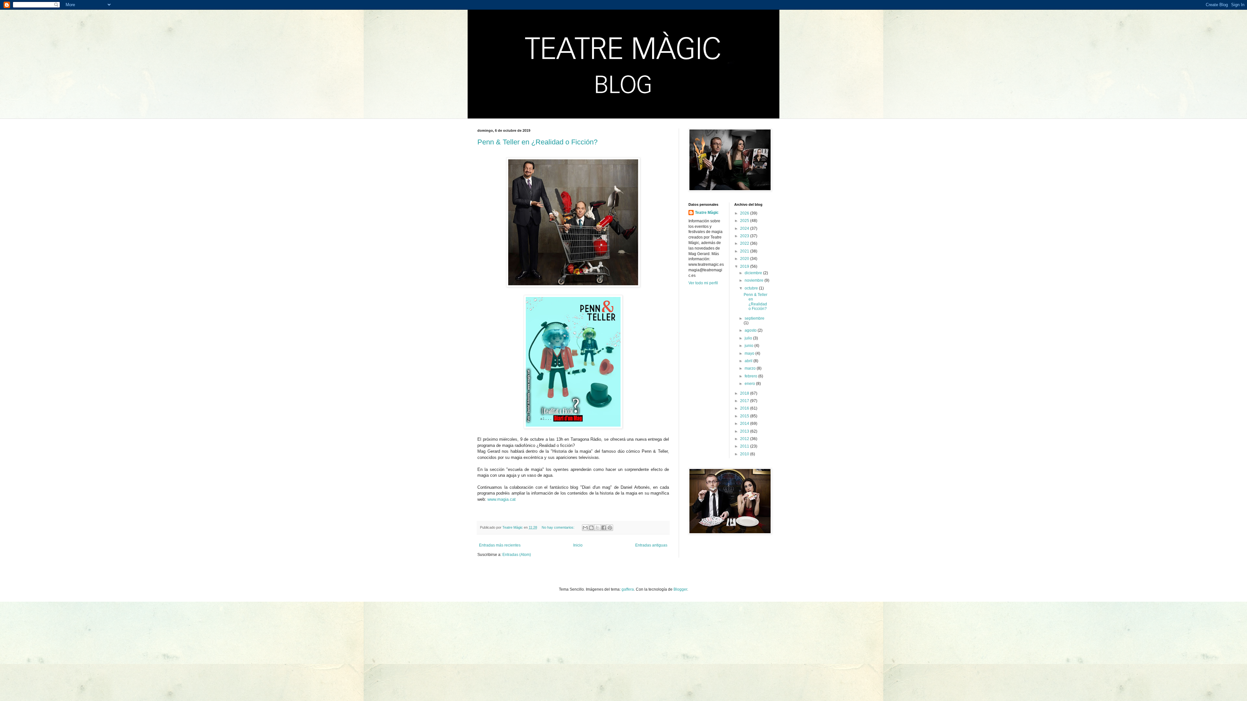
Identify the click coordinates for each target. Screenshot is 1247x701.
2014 (745, 423)
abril (749, 361)
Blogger (680, 589)
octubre (752, 288)
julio (749, 338)
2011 (745, 446)
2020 (745, 258)
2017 (745, 401)
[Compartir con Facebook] (603, 527)
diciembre (754, 273)
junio (749, 345)
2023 (745, 236)
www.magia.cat (501, 499)
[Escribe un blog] (591, 527)
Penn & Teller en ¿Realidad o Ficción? (537, 142)
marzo (751, 368)
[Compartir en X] (597, 527)
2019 (745, 266)
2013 (745, 431)
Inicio (578, 545)
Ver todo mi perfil (703, 283)
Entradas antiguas (651, 545)
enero (750, 383)
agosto (751, 330)
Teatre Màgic (707, 212)
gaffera (628, 589)
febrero (751, 376)
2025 (745, 220)
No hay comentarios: (558, 527)
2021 (745, 251)
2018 (745, 393)
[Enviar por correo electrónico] (585, 527)
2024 (745, 228)
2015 (745, 416)
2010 (745, 454)
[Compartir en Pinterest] (610, 527)
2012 (745, 439)
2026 (745, 213)
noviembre (754, 280)
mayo (750, 353)
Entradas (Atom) (516, 554)
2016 (745, 408)
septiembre (754, 318)
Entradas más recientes (500, 545)
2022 (745, 243)
